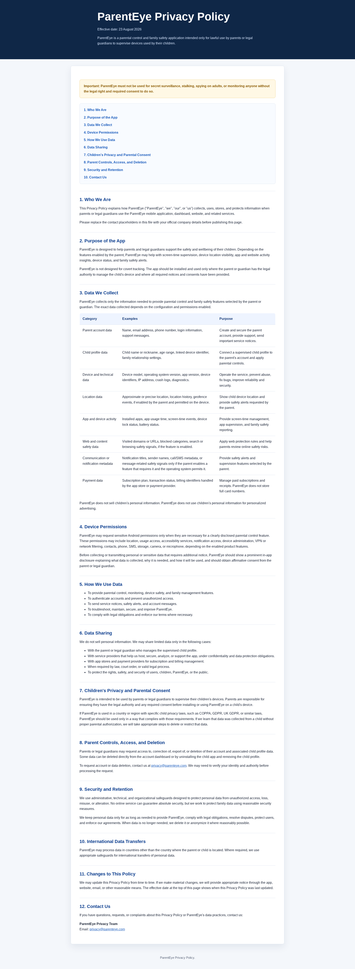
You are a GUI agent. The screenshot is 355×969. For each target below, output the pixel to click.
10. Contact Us (95, 177)
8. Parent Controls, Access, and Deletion (115, 162)
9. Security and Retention (103, 170)
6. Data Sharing (96, 147)
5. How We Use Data (99, 140)
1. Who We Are (95, 110)
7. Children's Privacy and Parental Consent (117, 155)
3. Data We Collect (98, 125)
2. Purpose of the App (101, 117)
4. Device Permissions (101, 132)
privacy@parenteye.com (169, 765)
